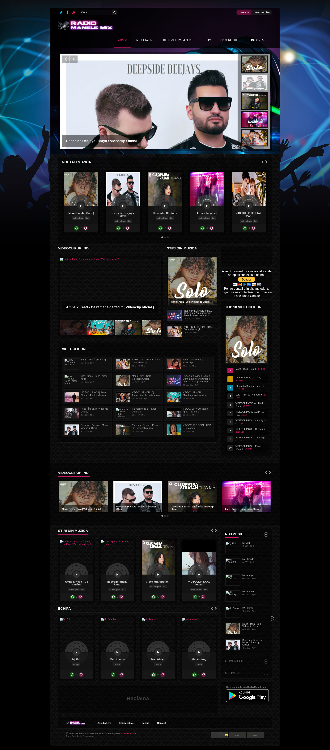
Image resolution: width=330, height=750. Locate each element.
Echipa (76, 664)
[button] (66, 59)
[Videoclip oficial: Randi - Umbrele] (117, 574)
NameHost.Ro (128, 733)
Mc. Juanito (117, 659)
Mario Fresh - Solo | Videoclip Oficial (190, 302)
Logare (242, 12)
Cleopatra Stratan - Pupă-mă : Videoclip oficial (192, 508)
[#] (61, 12)
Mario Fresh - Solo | (81, 213)
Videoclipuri (78, 218)
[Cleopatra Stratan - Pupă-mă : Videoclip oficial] (165, 206)
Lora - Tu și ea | (207, 213)
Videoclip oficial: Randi (117, 583)
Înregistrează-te (261, 12)
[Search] (114, 12)
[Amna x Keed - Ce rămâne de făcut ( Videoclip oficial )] (76, 574)
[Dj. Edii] (76, 652)
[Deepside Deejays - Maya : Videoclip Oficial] (123, 206)
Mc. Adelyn (158, 659)
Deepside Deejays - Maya (123, 214)
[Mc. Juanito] (117, 652)
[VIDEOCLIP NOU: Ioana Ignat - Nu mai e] (199, 574)
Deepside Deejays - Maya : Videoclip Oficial (136, 508)
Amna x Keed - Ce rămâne (76, 583)
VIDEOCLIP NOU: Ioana (199, 583)
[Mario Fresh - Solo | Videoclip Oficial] (81, 206)
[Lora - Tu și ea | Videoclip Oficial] (207, 206)
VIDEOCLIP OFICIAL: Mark (249, 214)
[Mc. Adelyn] (158, 652)
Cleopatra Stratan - (165, 213)
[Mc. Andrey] (199, 652)
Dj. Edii (76, 659)
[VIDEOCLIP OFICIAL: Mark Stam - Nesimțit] (249, 206)
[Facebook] (67, 12)
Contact (260, 40)
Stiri (87, 218)
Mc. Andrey (199, 659)
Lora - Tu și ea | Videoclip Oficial (242, 509)
